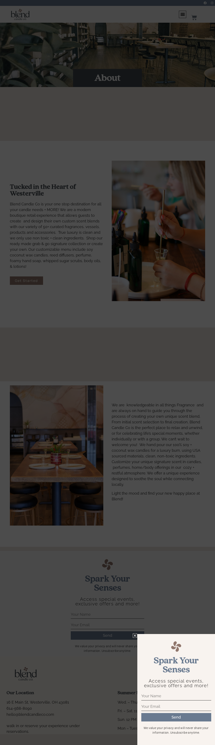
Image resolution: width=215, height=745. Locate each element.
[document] (107, 372)
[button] (134, 635)
